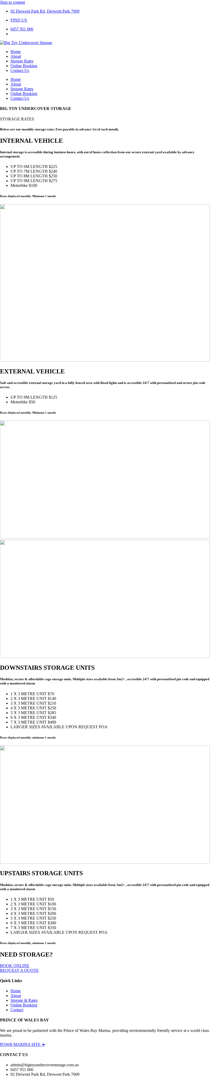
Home (15, 51)
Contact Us (19, 70)
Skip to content (12, 2)
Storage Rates (21, 61)
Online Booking (23, 66)
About (15, 56)
